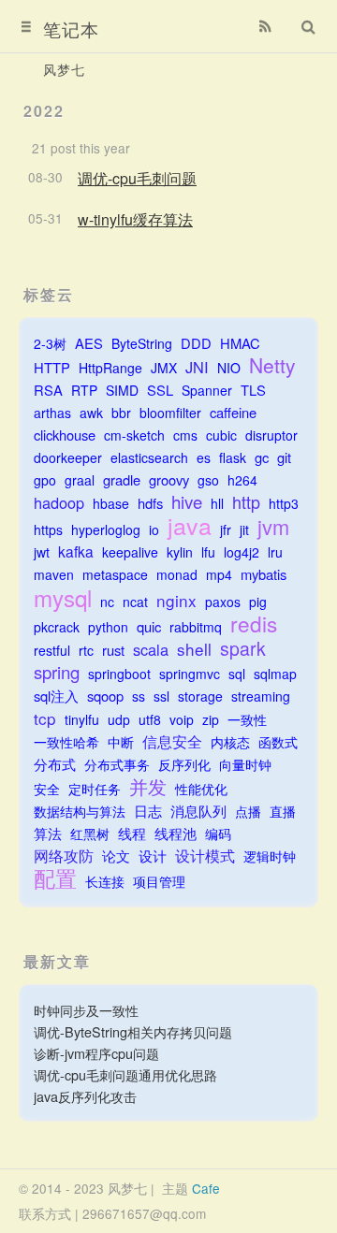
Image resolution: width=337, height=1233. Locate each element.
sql (236, 673)
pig (258, 601)
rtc (86, 650)
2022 (44, 111)
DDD (196, 343)
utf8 (150, 719)
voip (181, 719)
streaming (260, 696)
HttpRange (110, 367)
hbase (111, 503)
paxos (223, 601)
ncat (135, 601)
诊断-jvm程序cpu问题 (96, 1053)
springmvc (189, 673)
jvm (273, 526)
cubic (221, 435)
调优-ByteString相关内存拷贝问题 (133, 1031)
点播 (248, 811)
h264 (242, 480)
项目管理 (159, 881)
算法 (48, 833)
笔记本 (71, 28)
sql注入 (56, 695)
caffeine (233, 412)
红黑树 (90, 833)
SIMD (122, 390)
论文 (116, 855)
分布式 (55, 764)
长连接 (105, 881)
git (284, 457)
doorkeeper (68, 457)
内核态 (230, 742)
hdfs (150, 503)
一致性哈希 (66, 742)
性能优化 (201, 788)
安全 (47, 788)
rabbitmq (195, 626)
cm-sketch (134, 435)
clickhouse (64, 434)
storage (200, 696)
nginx (176, 600)
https (48, 529)
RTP (84, 390)
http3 (284, 503)
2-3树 (50, 343)
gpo (45, 480)
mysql (63, 597)
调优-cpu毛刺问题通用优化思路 (125, 1074)
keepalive (130, 552)
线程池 (175, 833)
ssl (161, 696)
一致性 (247, 719)
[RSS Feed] (264, 26)
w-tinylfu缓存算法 (135, 219)
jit (244, 529)
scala (150, 649)
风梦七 (64, 69)
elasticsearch (149, 457)
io (154, 529)
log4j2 (241, 552)
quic (149, 626)
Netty (272, 365)
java (190, 525)
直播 (283, 811)
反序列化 (184, 764)
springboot (119, 673)
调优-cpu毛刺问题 (137, 178)
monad (177, 574)
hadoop (59, 503)
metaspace (115, 574)
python (108, 626)
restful (52, 650)
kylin (180, 552)
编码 (218, 833)
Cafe (206, 1188)
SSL (160, 389)
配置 (55, 878)
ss (138, 696)
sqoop (105, 695)
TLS (253, 389)
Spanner (207, 390)
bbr (121, 412)
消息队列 (198, 810)
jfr (225, 529)
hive (186, 502)
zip (210, 719)
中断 (121, 742)
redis (253, 623)
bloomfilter (170, 412)
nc (107, 601)
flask (232, 457)
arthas (52, 412)
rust (113, 650)
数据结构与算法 (79, 811)
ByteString (141, 343)
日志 (148, 810)
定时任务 (94, 788)
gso (208, 480)
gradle (121, 479)
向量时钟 (245, 764)
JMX (164, 367)
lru (275, 552)
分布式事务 (117, 764)
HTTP (52, 367)
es (204, 457)
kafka (76, 551)
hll (217, 503)
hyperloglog (105, 529)
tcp (45, 718)
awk (91, 412)
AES (89, 343)
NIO (229, 367)
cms (185, 435)
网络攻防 (64, 855)
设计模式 (205, 855)
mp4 (219, 574)
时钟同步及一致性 (86, 1010)
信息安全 (172, 741)
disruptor (271, 435)
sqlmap (275, 673)
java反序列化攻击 (85, 1096)
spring (57, 672)
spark (243, 649)
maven (54, 574)
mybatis (263, 574)
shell (194, 649)
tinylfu (82, 719)
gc (262, 457)
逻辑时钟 (269, 856)
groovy (169, 479)
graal (80, 480)
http (246, 502)
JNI (197, 367)
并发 (148, 786)
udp (119, 719)
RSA (48, 389)
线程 (132, 833)
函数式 (278, 742)
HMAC (240, 343)
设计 (153, 855)
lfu (208, 552)
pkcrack (57, 626)
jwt (42, 552)
